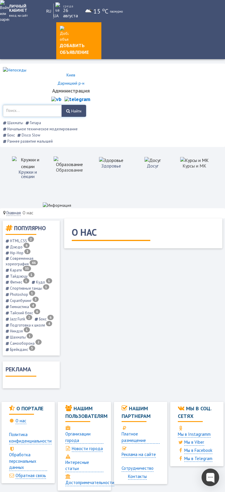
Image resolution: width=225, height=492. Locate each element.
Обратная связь (31, 475)
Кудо (42, 282)
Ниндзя (18, 331)
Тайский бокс (23, 312)
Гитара (35, 122)
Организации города (78, 437)
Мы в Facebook (198, 450)
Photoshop (21, 294)
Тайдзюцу (21, 276)
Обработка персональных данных (22, 461)
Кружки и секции (27, 174)
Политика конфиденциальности (30, 437)
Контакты (137, 476)
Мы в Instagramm (194, 434)
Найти (75, 111)
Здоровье (111, 166)
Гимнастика (21, 306)
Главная (13, 213)
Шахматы (14, 122)
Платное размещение (134, 437)
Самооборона (24, 343)
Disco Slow (30, 135)
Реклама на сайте (139, 454)
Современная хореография (21, 261)
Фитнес (18, 282)
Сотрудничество (138, 468)
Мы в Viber (194, 442)
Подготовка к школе (29, 325)
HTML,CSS (20, 240)
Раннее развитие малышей (29, 141)
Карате (19, 270)
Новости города (87, 448)
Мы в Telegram (198, 458)
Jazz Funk (19, 319)
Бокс (10, 135)
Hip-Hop (18, 252)
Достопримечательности (89, 482)
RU (48, 11)
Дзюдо (18, 247)
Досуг (152, 166)
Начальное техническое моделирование (42, 129)
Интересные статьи (77, 465)
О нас (21, 420)
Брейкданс (21, 349)
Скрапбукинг (23, 300)
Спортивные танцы (28, 288)
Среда (68, 6)
